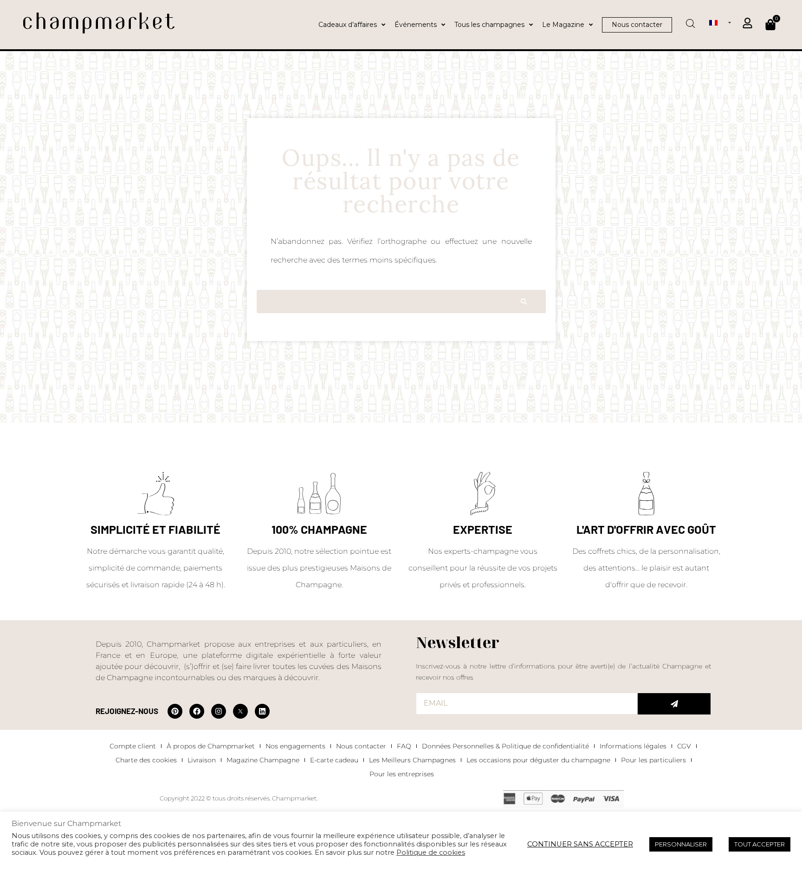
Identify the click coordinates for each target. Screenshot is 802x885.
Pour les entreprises (401, 774)
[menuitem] (720, 22)
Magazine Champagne (262, 760)
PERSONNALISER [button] (681, 844)
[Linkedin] (262, 711)
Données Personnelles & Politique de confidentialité (505, 746)
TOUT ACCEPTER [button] (759, 844)
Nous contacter (361, 746)
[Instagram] (218, 711)
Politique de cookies (430, 852)
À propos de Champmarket (211, 746)
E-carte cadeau (334, 760)
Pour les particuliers (653, 760)
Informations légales (633, 746)
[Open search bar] (690, 20)
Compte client (133, 746)
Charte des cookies (146, 760)
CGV (684, 746)
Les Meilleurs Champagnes (412, 760)
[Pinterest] (175, 711)
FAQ (404, 746)
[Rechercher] (523, 301)
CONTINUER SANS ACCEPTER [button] (580, 844)
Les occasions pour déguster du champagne (538, 760)
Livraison (202, 760)
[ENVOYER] (674, 704)
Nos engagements (295, 746)
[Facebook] (196, 711)
